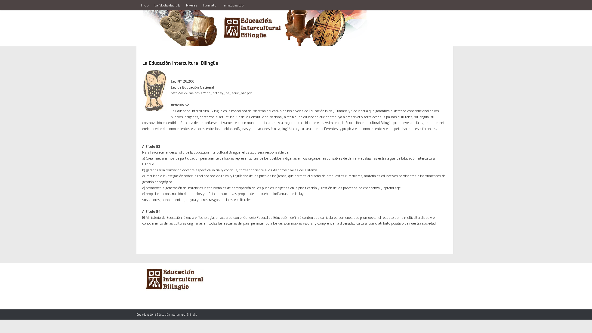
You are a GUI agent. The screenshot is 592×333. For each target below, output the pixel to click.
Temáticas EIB (233, 5)
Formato (209, 5)
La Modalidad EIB (167, 5)
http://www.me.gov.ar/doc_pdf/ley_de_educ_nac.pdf (211, 93)
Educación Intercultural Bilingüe (177, 314)
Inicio (145, 5)
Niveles (191, 5)
